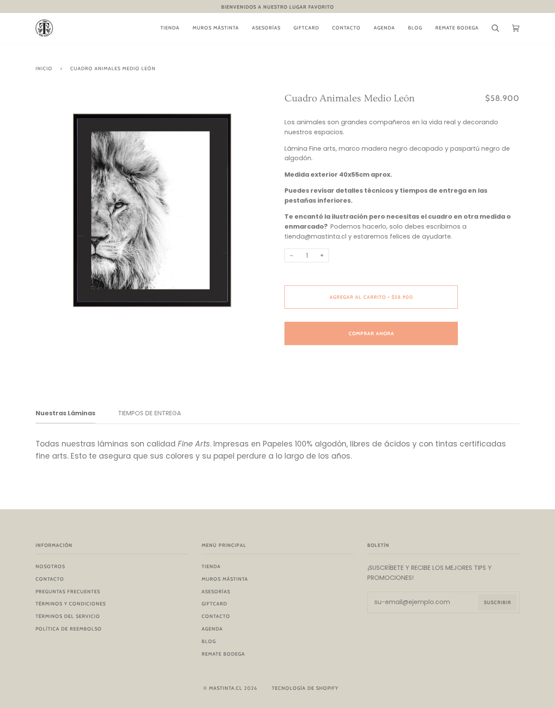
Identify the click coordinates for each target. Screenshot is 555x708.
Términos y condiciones (71, 604)
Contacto (50, 579)
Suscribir (497, 602)
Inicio (44, 68)
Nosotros (50, 566)
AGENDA (212, 629)
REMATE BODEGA (223, 654)
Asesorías (216, 591)
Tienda (211, 566)
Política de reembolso (69, 629)
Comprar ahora (371, 333)
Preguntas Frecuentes (68, 591)
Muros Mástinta (225, 579)
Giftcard (214, 604)
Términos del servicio (68, 616)
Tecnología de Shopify (305, 688)
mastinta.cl (225, 688)
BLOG (209, 641)
